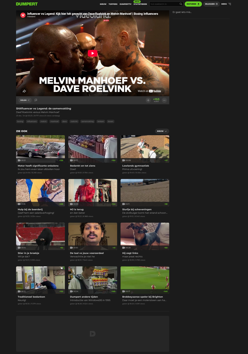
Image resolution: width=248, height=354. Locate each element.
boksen (101, 121)
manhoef (54, 121)
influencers (32, 121)
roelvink (74, 121)
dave (64, 121)
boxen (110, 121)
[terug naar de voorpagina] (27, 4)
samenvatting (88, 121)
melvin (43, 121)
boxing (20, 121)
